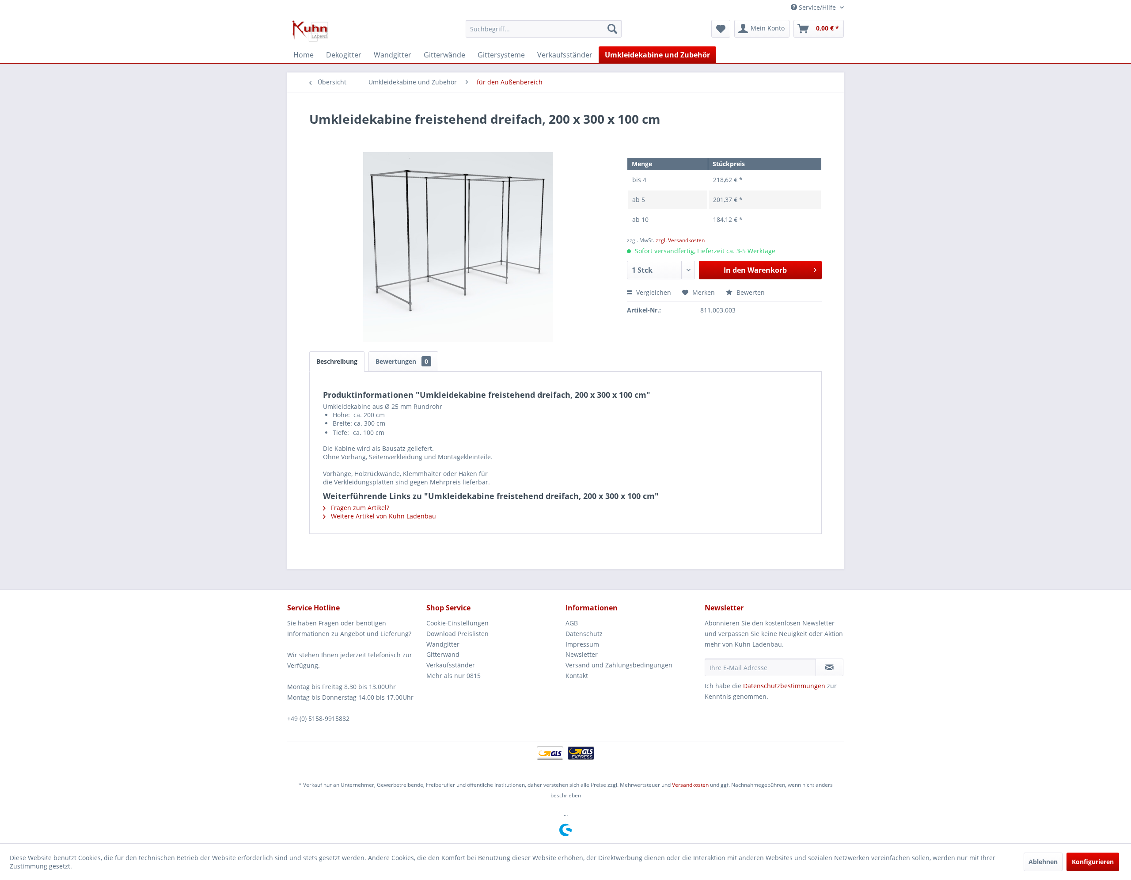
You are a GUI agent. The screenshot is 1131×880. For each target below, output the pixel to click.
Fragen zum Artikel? (359, 507)
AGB (572, 623)
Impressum (582, 644)
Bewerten (750, 292)
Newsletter (582, 654)
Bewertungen (402, 361)
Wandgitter (442, 644)
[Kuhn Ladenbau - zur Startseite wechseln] (310, 31)
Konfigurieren (1093, 861)
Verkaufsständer (450, 665)
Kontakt (577, 675)
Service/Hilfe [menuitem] (817, 7)
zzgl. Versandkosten (680, 240)
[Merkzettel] (720, 29)
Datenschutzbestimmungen (784, 686)
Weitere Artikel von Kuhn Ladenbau (382, 516)
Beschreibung (336, 361)
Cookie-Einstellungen (457, 623)
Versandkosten (690, 785)
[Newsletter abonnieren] (829, 667)
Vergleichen (652, 292)
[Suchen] (612, 29)
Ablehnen (1043, 861)
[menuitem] (544, 29)
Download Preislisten (457, 633)
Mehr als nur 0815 (453, 675)
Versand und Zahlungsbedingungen (619, 665)
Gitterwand (442, 654)
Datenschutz (584, 633)
